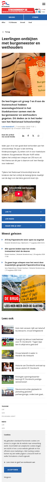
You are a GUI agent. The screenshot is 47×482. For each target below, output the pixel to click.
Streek (35, 17)
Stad (30, 22)
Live (3, 409)
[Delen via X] (33, 136)
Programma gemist (8, 416)
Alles (3, 22)
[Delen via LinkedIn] (23, 136)
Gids (3, 413)
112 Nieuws (13, 22)
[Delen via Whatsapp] (38, 136)
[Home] (12, 4)
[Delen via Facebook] (28, 136)
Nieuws (12, 17)
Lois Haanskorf (8, 126)
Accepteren (13, 470)
